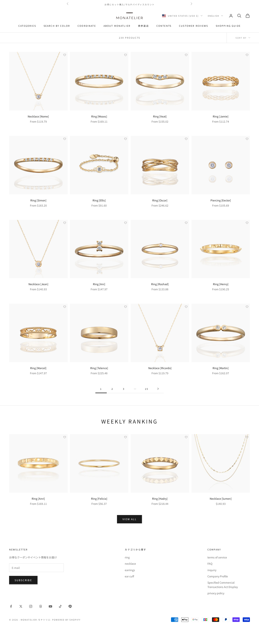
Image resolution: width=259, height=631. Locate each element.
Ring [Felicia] (99, 498)
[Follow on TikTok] (60, 606)
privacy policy (215, 593)
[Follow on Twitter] (21, 606)
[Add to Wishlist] (64, 54)
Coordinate (87, 25)
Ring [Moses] (99, 116)
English (213, 15)
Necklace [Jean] (38, 284)
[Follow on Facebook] (11, 606)
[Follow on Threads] (40, 606)
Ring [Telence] (99, 368)
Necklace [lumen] (221, 498)
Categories (27, 25)
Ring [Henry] (220, 284)
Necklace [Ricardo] (160, 368)
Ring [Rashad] (160, 284)
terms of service (217, 557)
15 (146, 388)
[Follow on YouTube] (50, 606)
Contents (163, 25)
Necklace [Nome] (38, 116)
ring (127, 557)
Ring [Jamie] (220, 116)
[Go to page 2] (158, 388)
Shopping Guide (228, 25)
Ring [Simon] (38, 200)
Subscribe (23, 580)
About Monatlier (117, 25)
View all (129, 519)
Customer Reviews (193, 25)
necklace (130, 563)
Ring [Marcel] (38, 368)
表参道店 (143, 25)
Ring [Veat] (160, 116)
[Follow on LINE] (70, 606)
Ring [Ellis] (99, 200)
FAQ (209, 563)
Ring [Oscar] (159, 200)
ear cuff (129, 576)
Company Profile (217, 576)
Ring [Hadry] (160, 498)
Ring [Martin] (221, 368)
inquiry (211, 570)
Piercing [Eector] (220, 200)
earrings (130, 570)
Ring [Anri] (38, 498)
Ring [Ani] (99, 284)
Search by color (57, 25)
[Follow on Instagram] (31, 606)
